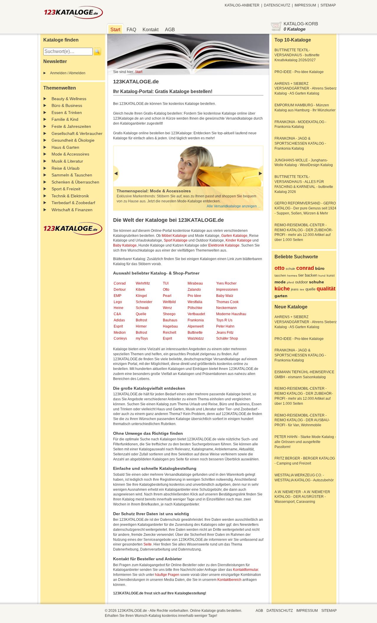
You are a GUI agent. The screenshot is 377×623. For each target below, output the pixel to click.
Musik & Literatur (67, 161)
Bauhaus (170, 320)
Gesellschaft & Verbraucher (77, 133)
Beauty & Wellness (69, 98)
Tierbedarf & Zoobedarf (73, 202)
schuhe (316, 282)
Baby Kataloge (125, 245)
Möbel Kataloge (174, 236)
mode (280, 282)
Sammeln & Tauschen (72, 175)
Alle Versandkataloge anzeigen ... (233, 206)
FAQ (131, 29)
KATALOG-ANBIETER (242, 5)
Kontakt (150, 29)
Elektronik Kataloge (223, 245)
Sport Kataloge (176, 240)
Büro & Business (67, 105)
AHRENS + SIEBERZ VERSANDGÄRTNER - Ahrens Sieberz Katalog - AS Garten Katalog (306, 89)
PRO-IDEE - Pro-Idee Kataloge (299, 72)
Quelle (141, 314)
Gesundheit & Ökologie (73, 140)
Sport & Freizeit (66, 188)
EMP (117, 296)
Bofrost (141, 320)
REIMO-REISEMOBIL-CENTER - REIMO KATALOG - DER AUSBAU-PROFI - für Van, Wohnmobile (302, 420)
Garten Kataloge (234, 236)
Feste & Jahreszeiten (71, 126)
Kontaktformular (245, 570)
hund (321, 275)
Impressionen (227, 289)
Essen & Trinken (67, 112)
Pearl (167, 296)
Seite (147, 544)
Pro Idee (194, 296)
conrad (305, 268)
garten (281, 295)
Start (115, 29)
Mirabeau (195, 283)
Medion (120, 332)
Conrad (120, 283)
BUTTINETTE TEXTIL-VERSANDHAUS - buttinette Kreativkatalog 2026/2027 (297, 55)
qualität (326, 289)
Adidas (119, 320)
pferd (290, 282)
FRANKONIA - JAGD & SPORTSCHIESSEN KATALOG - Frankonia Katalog (300, 143)
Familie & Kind (65, 119)
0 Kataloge (294, 29)
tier (301, 275)
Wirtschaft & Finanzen (72, 209)
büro (320, 268)
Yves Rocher (226, 283)
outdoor (301, 282)
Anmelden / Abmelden (67, 73)
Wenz (167, 308)
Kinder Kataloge (239, 240)
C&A (117, 314)
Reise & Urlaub (66, 168)
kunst (331, 275)
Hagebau (170, 326)
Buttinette (195, 332)
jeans (295, 289)
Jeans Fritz (225, 332)
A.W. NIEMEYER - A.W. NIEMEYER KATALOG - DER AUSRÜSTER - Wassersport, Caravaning (302, 497)
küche (282, 289)
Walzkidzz (196, 338)
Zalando (194, 289)
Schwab (142, 308)
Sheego (169, 314)
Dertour (120, 289)
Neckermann (226, 308)
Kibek (140, 289)
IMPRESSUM (305, 5)
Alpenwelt (196, 326)
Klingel (141, 296)
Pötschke (195, 308)
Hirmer (141, 326)
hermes (292, 275)
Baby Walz (224, 296)
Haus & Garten (65, 147)
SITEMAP (328, 5)
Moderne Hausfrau (231, 314)
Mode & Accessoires (70, 154)
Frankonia (196, 320)
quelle (310, 289)
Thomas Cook (227, 302)
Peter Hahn (225, 326)
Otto (166, 289)
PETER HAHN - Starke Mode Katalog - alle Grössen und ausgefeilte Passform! (305, 442)
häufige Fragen (167, 575)
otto (280, 268)
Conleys (120, 338)
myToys (142, 338)
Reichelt (169, 332)
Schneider (144, 302)
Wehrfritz (143, 283)
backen (311, 275)
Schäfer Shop (227, 338)
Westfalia (195, 302)
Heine (118, 308)
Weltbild (169, 302)
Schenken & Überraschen (75, 182)
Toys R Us (224, 320)
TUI (165, 283)
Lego (118, 302)
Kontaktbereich (229, 580)
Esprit (118, 326)
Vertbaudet (196, 314)
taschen (280, 275)
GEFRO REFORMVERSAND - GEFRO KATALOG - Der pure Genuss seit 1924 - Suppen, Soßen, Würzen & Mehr (305, 208)
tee (302, 289)
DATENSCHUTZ (277, 5)
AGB (170, 29)
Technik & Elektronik (70, 196)
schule (290, 268)
